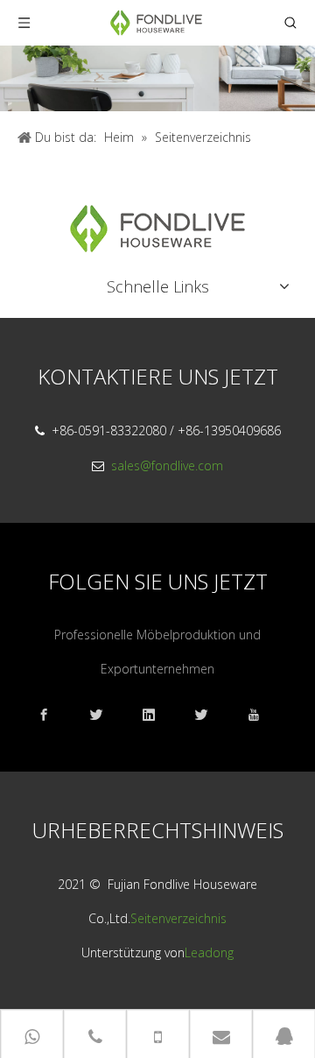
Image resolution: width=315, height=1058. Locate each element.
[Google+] (105, 715)
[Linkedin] (157, 715)
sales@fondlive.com (167, 465)
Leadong (209, 952)
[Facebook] (52, 715)
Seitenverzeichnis (178, 918)
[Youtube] (262, 715)
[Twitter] (210, 715)
